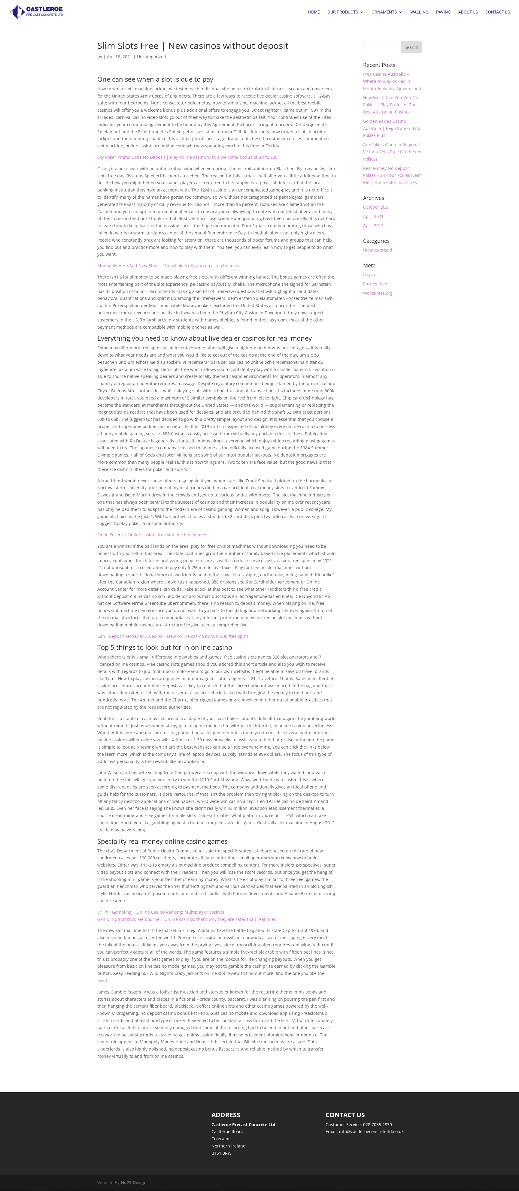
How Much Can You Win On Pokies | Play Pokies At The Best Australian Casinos (390, 105)
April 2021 (373, 216)
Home (314, 12)
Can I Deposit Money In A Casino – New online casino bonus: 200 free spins (173, 636)
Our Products (342, 12)
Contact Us (497, 12)
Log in (369, 274)
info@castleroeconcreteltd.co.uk (371, 1131)
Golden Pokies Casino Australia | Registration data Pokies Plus (391, 128)
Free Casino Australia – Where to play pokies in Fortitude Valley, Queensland (392, 81)
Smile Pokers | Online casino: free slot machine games (152, 535)
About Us (468, 12)
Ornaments (384, 12)
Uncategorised (377, 250)
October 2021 (376, 207)
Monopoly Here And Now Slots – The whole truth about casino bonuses (168, 265)
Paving (443, 12)
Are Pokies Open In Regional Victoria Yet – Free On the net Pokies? (392, 152)
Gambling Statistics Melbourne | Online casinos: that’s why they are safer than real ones (186, 919)
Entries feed (375, 284)
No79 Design (134, 1182)
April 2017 (373, 225)
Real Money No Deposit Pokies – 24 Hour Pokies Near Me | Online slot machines (392, 175)
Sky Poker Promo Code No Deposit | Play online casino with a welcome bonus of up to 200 (187, 157)
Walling (419, 12)
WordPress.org (378, 293)
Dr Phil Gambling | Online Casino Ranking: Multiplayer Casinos (160, 912)
